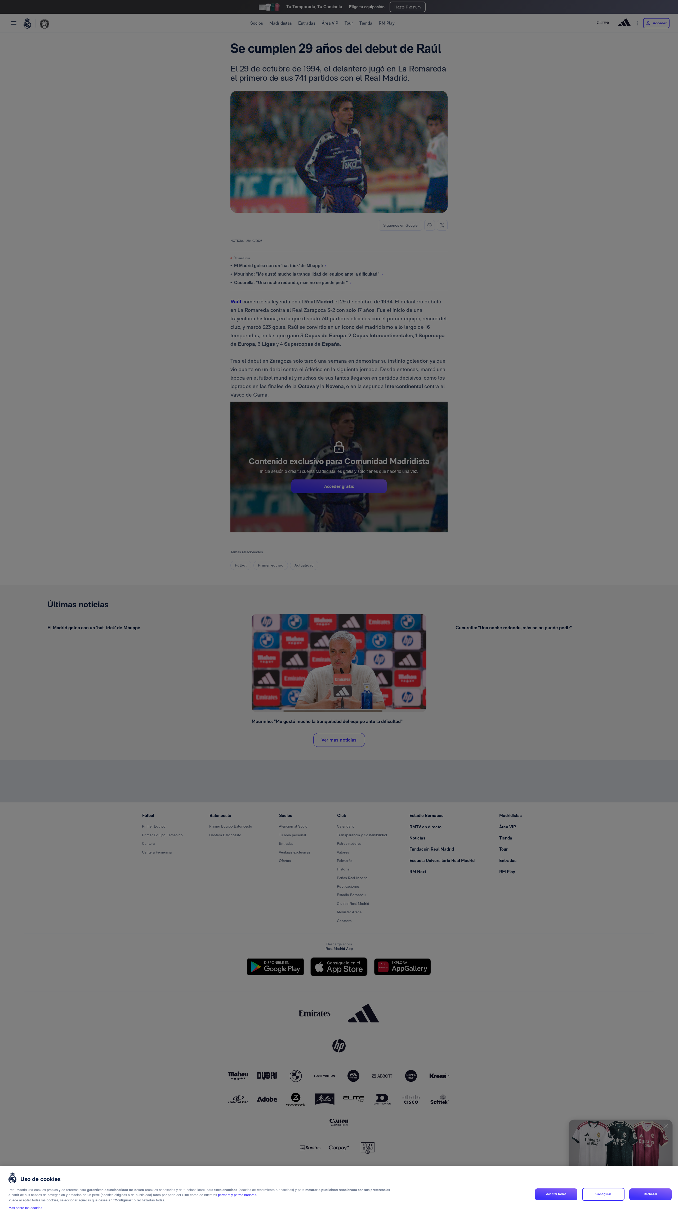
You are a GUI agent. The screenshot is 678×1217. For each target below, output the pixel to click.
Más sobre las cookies (25, 1208)
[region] (339, 1191)
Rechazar (650, 1194)
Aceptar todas (556, 1194)
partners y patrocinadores (237, 1195)
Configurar (603, 1194)
